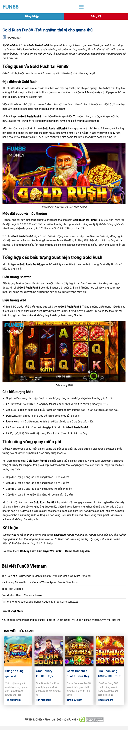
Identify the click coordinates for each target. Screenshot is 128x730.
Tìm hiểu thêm (13, 699)
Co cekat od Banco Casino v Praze (22, 595)
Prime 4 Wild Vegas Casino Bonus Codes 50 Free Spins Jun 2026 (40, 601)
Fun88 (10, 45)
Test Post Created (12, 588)
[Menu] (81, 6)
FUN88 (10, 6)
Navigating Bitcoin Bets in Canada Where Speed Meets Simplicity (40, 582)
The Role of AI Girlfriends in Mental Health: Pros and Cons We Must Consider (46, 576)
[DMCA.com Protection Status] (91, 719)
